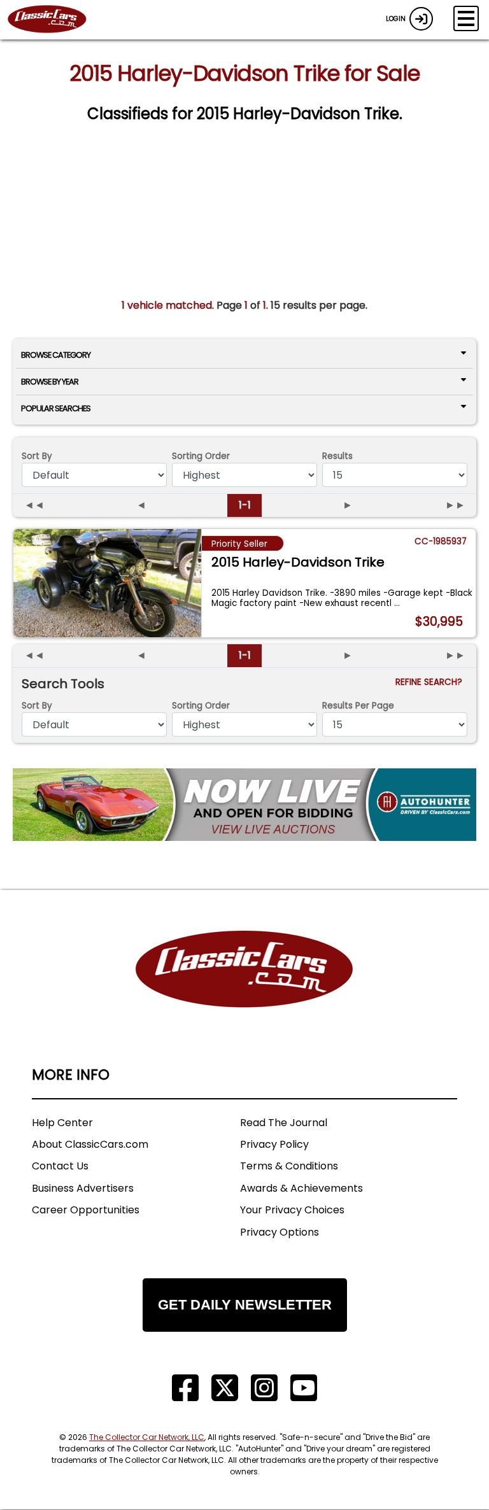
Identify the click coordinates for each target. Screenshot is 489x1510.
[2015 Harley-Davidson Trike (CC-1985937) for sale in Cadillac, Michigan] (107, 583)
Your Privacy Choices (292, 1210)
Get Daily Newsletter (245, 1305)
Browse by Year (49, 381)
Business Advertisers (83, 1188)
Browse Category (55, 354)
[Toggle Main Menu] (466, 18)
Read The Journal (283, 1122)
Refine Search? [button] (431, 682)
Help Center (62, 1122)
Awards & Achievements (301, 1188)
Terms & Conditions (289, 1166)
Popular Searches (55, 408)
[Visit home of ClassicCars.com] (244, 988)
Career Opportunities (85, 1210)
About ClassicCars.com (90, 1144)
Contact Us (60, 1166)
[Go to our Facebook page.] (185, 1388)
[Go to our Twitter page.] (224, 1388)
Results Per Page (358, 706)
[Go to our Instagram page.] (264, 1388)
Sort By (37, 456)
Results (337, 456)
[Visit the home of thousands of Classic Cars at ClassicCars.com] (54, 20)
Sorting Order (201, 456)
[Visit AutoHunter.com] (244, 804)
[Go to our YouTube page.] (303, 1388)
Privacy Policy (274, 1144)
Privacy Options (279, 1232)
